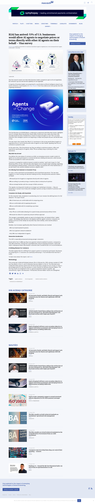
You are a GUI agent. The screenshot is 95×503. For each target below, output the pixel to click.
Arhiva (14, 494)
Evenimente (73, 23)
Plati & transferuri (34, 400)
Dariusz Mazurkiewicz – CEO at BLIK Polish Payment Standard (75, 75)
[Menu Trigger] (85, 3)
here (31, 257)
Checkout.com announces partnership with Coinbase (76, 167)
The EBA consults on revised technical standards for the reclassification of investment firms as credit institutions (45, 433)
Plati (22, 23)
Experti (47, 26)
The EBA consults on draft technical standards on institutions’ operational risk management (43, 415)
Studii (14, 46)
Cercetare (44, 23)
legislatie (63, 23)
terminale (53, 23)
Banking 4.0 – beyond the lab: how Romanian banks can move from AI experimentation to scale (45, 466)
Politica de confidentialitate (22, 494)
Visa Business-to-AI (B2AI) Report (16, 281)
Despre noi (5, 494)
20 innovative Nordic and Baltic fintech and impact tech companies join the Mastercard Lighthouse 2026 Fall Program (45, 297)
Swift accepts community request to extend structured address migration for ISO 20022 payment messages (45, 397)
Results (78, 144)
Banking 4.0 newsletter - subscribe (76, 44)
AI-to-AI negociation (29, 279)
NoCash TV (72, 151)
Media (37, 23)
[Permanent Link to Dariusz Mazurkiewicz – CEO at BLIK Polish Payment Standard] (76, 72)
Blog (80, 23)
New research (34, 86)
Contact (9, 494)
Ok (79, 500)
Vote (74, 144)
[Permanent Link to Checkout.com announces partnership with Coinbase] (76, 165)
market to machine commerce (41, 279)
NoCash (10, 46)
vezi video (70, 170)
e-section (29, 23)
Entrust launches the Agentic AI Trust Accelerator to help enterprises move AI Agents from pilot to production (76, 187)
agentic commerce (18, 279)
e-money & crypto (33, 332)
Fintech (15, 23)
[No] (93, 500)
